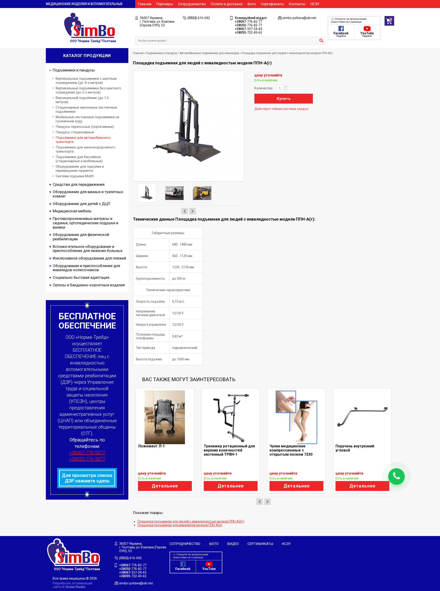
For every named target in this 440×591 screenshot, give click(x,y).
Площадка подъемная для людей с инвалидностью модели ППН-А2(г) (191, 521)
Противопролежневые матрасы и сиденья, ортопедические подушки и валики (85, 222)
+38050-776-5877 (87, 459)
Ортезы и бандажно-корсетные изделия (89, 285)
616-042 (198, 18)
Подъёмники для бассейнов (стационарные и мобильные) (79, 159)
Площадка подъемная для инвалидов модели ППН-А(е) (180, 525)
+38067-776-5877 (87, 452)
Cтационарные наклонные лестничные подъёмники (86, 109)
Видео (233, 544)
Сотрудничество (192, 4)
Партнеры (164, 4)
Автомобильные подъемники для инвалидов (209, 53)
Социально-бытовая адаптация (81, 277)
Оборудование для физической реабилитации (81, 236)
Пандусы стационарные (75, 132)
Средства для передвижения (78, 184)
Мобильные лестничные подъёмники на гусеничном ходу (87, 119)
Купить (284, 98)
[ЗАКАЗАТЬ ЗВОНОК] (396, 476)
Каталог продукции (87, 55)
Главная (144, 4)
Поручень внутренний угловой (355, 448)
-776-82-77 (248, 21)
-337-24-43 (248, 29)
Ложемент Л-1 (151, 446)
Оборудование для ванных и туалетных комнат (88, 193)
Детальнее (165, 486)
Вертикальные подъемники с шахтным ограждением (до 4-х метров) (86, 81)
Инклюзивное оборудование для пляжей (89, 258)
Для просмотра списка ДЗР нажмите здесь (87, 478)
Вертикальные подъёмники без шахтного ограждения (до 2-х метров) (88, 90)
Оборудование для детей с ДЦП (81, 203)
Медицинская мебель (72, 211)
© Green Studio (73, 587)
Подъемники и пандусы (161, 53)
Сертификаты (272, 4)
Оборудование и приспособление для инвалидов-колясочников (86, 267)
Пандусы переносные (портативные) (85, 127)
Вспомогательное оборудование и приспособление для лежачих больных (87, 248)
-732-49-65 (248, 32)
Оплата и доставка (226, 4)
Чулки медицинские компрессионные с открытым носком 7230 (291, 450)
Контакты (297, 4)
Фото (251, 4)
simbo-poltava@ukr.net (299, 18)
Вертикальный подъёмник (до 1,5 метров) (82, 100)
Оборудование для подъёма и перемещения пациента (80, 168)
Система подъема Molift (75, 176)
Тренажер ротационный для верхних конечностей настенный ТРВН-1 (229, 450)
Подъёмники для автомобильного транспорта (83, 140)
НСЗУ (314, 4)
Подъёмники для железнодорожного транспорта (86, 149)
